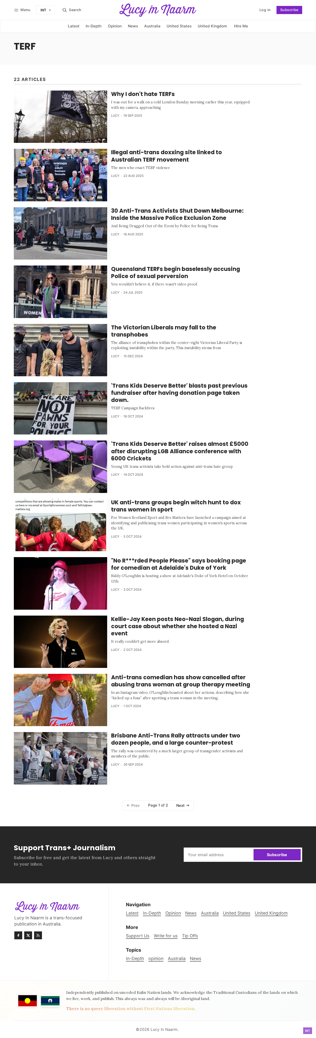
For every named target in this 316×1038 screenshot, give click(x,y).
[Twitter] (28, 935)
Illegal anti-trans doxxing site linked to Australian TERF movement (166, 155)
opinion (155, 958)
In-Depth (135, 958)
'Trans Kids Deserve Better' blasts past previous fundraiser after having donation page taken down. (179, 393)
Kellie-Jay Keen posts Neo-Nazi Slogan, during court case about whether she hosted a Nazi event (177, 626)
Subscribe (289, 10)
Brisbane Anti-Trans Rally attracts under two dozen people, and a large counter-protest (175, 739)
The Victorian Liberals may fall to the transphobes (163, 331)
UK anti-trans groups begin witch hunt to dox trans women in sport (176, 505)
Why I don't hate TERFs (143, 94)
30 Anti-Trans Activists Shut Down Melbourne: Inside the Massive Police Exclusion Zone (177, 214)
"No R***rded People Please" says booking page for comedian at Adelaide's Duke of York (178, 564)
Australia (177, 958)
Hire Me (241, 26)
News (195, 958)
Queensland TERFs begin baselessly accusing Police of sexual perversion (175, 272)
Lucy (115, 115)
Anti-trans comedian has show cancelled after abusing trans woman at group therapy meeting (180, 680)
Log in (260, 11)
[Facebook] (18, 935)
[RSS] (38, 935)
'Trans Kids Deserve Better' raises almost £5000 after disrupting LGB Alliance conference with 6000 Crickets (179, 451)
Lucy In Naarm (164, 1029)
